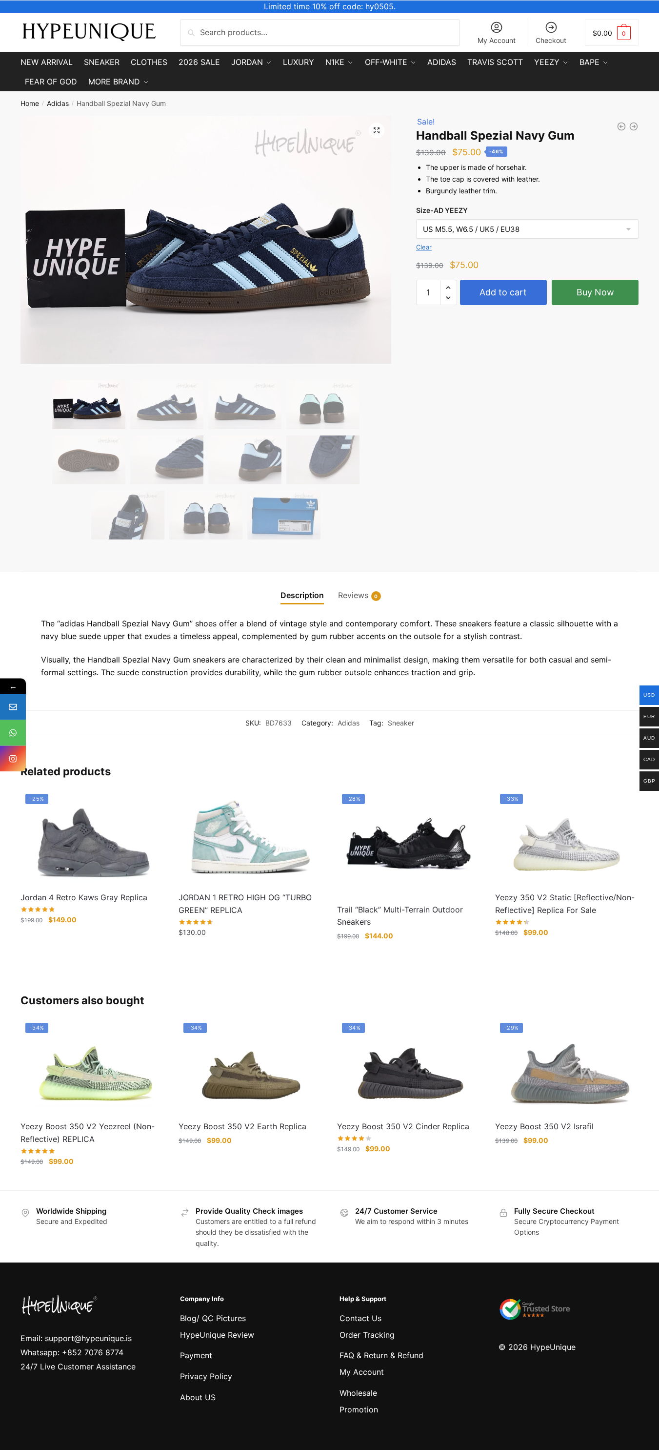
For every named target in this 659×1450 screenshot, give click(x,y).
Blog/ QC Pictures (213, 1318)
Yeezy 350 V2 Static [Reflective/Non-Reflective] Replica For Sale (565, 903)
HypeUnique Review (217, 1335)
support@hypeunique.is (88, 1338)
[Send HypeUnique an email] (13, 707)
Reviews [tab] (353, 595)
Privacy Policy (206, 1376)
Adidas (58, 103)
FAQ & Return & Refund (381, 1355)
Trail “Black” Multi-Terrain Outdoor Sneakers (400, 916)
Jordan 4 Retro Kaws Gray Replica (83, 897)
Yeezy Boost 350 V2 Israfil (544, 1126)
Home (29, 103)
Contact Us (360, 1318)
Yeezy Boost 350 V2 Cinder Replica (403, 1126)
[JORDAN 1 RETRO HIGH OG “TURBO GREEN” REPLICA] (250, 837)
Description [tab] (302, 595)
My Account (497, 40)
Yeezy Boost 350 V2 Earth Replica (242, 1126)
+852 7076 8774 (92, 1352)
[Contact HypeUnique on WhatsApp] (13, 733)
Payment (196, 1355)
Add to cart (503, 292)
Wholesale (358, 1393)
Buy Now (595, 292)
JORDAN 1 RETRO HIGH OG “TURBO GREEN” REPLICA (245, 903)
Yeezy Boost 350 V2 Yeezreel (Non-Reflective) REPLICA (87, 1132)
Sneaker (401, 723)
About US (198, 1397)
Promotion (358, 1409)
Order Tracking (367, 1335)
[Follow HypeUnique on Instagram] (13, 759)
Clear (424, 247)
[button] (376, 130)
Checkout (551, 40)
